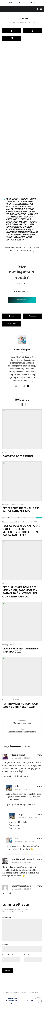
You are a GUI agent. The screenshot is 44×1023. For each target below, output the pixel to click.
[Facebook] (23, 1000)
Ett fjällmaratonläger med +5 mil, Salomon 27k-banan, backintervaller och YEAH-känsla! (20, 592)
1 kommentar (28, 522)
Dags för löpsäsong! (17, 456)
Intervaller (5, 504)
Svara (39, 755)
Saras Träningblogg (21, 886)
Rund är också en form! (23, 859)
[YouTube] (32, 1000)
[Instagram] (27, 1000)
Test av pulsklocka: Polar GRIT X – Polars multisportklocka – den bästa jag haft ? (21, 530)
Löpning (12, 23)
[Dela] (11, 30)
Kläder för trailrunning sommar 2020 (20, 650)
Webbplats (27, 955)
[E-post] (11, 38)
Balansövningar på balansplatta (22, 730)
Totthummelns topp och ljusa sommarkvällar (20, 705)
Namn (5, 944)
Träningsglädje (19, 755)
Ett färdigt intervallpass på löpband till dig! (20, 510)
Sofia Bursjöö (22, 349)
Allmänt (5, 583)
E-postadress (7, 955)
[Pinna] (32, 30)
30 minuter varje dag (22, 721)
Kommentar (7, 917)
